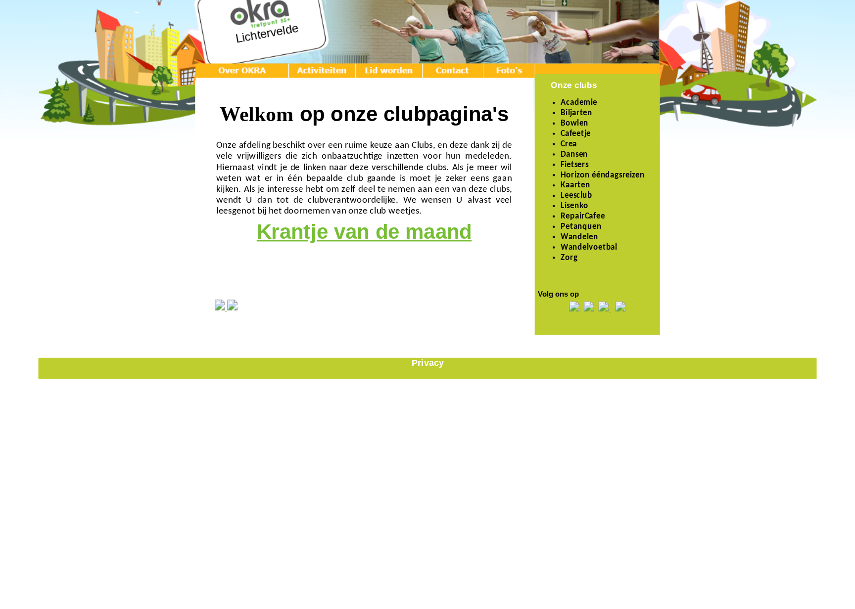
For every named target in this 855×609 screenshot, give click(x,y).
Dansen (574, 154)
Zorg (569, 258)
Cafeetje (576, 134)
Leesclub (576, 196)
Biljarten (576, 113)
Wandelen (579, 237)
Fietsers (574, 165)
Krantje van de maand (364, 231)
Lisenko (574, 206)
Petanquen (581, 226)
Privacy (428, 362)
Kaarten (575, 185)
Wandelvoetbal (589, 247)
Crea (569, 144)
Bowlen (574, 123)
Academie (579, 103)
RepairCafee (583, 216)
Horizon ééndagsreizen (602, 175)
